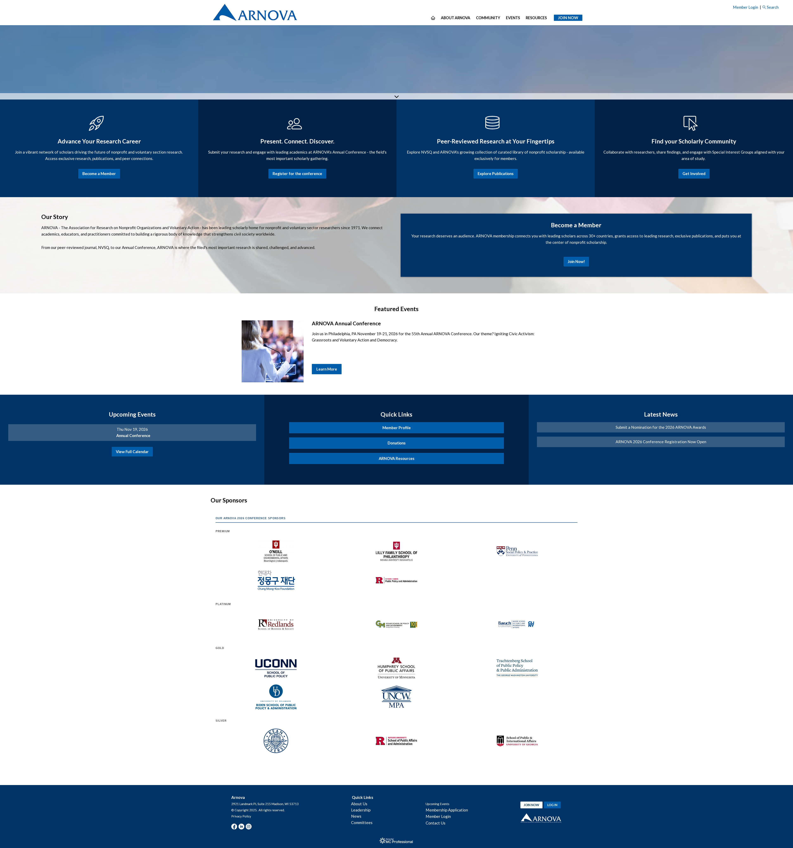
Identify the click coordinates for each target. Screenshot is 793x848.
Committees (362, 822)
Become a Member (99, 173)
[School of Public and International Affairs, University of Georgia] (517, 741)
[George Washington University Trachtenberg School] (517, 668)
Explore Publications (496, 173)
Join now (531, 805)
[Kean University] (276, 740)
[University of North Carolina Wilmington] (396, 697)
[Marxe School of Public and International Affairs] (517, 624)
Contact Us (435, 823)
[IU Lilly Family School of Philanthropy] (396, 551)
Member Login (745, 7)
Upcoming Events (437, 804)
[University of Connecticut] (276, 668)
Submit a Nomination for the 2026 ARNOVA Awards (661, 427)
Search (773, 7)
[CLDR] (255, 12)
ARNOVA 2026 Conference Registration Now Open (661, 441)
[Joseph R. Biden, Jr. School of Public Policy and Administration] (276, 697)
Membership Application (447, 810)
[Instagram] (249, 826)
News (356, 816)
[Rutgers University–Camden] (396, 580)
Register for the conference (297, 173)
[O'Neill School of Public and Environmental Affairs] (276, 551)
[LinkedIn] (241, 826)
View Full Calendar (132, 451)
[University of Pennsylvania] (517, 551)
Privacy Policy (241, 816)
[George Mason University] (396, 624)
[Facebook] (234, 826)
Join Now (568, 17)
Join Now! (576, 261)
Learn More (326, 369)
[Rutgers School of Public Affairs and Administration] (396, 741)
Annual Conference (133, 435)
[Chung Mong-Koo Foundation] (276, 580)
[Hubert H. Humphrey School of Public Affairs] (396, 668)
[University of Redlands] (276, 624)
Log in (552, 805)
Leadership (360, 810)
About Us (359, 803)
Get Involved (694, 173)
